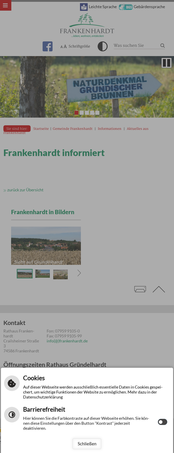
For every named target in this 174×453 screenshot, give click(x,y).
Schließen (87, 443)
